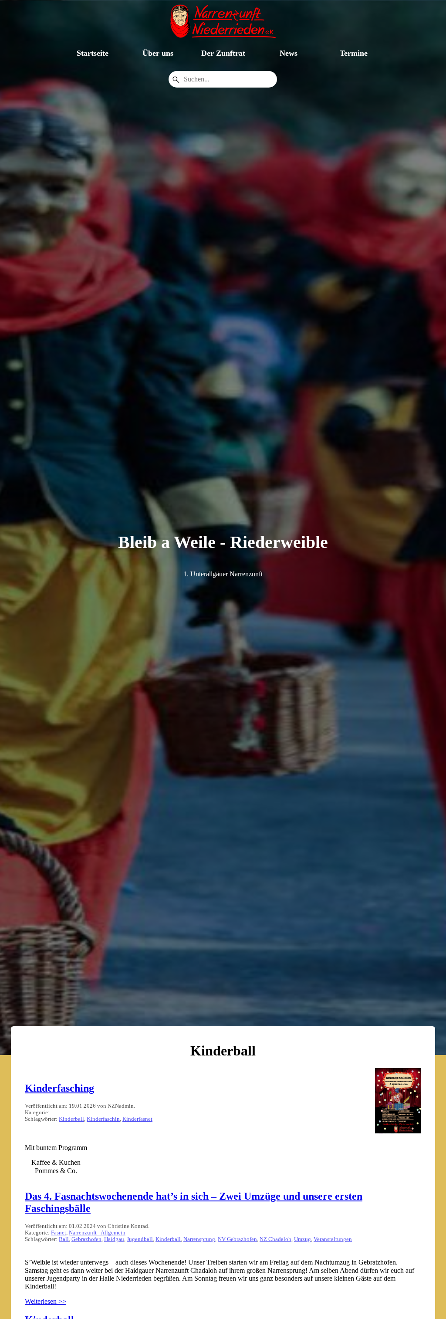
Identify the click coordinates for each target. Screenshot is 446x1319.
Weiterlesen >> (45, 1301)
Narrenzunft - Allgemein (97, 1233)
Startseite (92, 53)
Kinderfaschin (103, 1119)
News (288, 53)
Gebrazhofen (86, 1239)
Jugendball (140, 1239)
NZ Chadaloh (275, 1239)
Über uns (157, 53)
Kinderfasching (59, 1088)
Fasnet (58, 1233)
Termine (354, 53)
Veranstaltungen (333, 1239)
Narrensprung (199, 1239)
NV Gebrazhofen (237, 1239)
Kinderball (71, 1119)
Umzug (302, 1239)
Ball (64, 1239)
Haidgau (114, 1239)
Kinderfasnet (137, 1119)
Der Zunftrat (223, 53)
